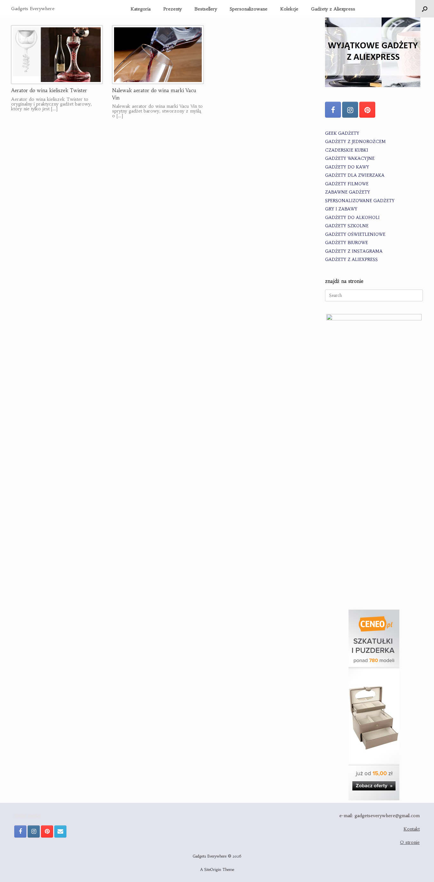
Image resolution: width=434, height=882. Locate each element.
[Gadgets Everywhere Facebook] (333, 110)
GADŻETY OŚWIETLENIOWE (355, 234)
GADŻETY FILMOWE (347, 184)
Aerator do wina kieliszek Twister (49, 90)
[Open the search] (424, 8)
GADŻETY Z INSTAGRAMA (354, 251)
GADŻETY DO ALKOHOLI (352, 217)
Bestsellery (205, 9)
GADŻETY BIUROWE (346, 242)
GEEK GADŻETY (342, 133)
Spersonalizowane (249, 9)
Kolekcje (289, 9)
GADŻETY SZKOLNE (347, 226)
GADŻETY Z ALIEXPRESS (351, 259)
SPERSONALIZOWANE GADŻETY (360, 200)
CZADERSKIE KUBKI (346, 150)
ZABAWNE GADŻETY (347, 192)
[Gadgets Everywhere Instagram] (350, 110)
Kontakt (411, 829)
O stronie (410, 842)
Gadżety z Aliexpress (333, 9)
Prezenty (172, 9)
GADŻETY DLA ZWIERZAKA (354, 175)
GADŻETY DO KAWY (347, 167)
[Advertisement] (374, 557)
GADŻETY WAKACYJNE (350, 158)
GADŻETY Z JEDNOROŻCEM (355, 141)
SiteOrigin (212, 869)
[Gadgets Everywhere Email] (60, 831)
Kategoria (141, 9)
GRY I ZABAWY (341, 209)
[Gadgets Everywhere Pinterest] (367, 110)
